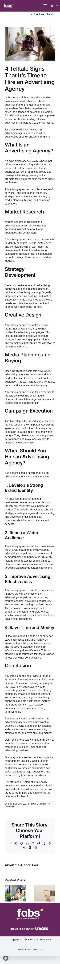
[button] (7, 893)
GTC (40, 949)
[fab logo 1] (8, 4)
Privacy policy (31, 949)
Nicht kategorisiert (38, 804)
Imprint (20, 949)
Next (50, 14)
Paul (10, 804)
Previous (39, 14)
